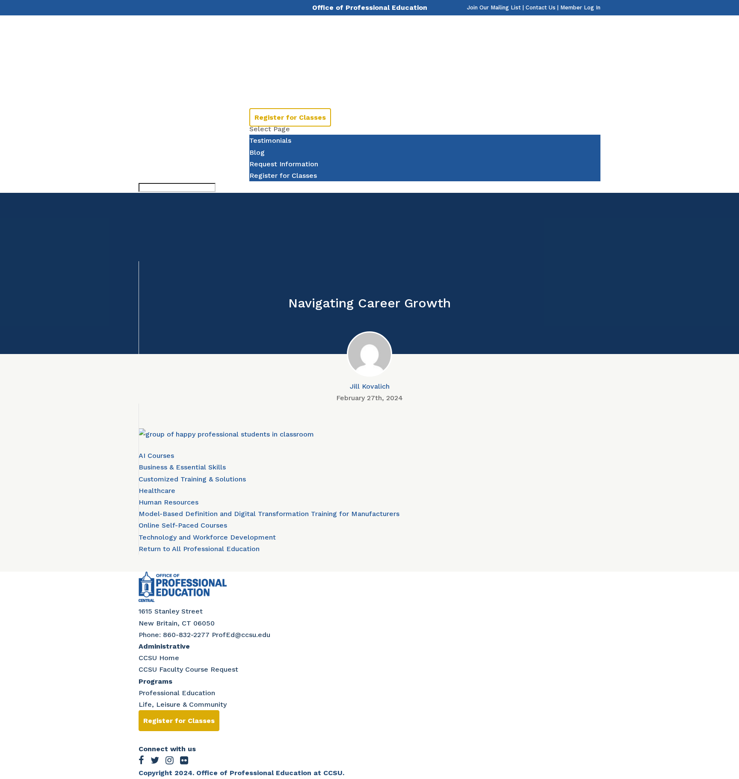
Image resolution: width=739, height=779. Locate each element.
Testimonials (270, 82)
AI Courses (156, 455)
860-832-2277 (186, 635)
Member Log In (580, 7)
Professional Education (177, 693)
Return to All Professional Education (199, 549)
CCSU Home (159, 658)
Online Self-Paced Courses (183, 525)
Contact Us (541, 7)
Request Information (283, 164)
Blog (257, 152)
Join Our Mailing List (494, 7)
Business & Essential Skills (182, 467)
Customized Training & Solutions (192, 479)
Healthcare (157, 491)
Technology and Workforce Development (207, 537)
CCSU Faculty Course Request (188, 669)
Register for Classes (290, 117)
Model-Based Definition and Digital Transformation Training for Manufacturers (269, 514)
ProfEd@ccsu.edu (241, 635)
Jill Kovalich (370, 386)
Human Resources (168, 502)
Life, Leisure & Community (183, 704)
